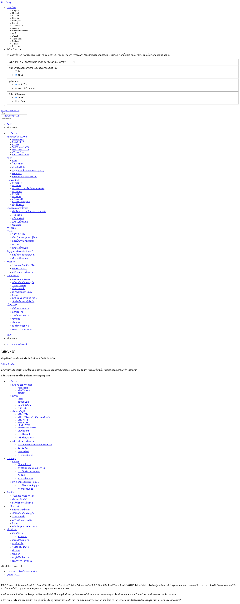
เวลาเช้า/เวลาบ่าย (26, 88)
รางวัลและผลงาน (20, 315)
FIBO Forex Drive (20, 154)
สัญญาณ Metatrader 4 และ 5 (20, 251)
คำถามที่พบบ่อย (20, 222)
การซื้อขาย (12, 133)
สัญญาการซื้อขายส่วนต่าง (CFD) (28, 170)
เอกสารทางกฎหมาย (22, 329)
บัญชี (9, 124)
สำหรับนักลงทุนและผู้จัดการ (25, 237)
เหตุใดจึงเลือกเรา (20, 326)
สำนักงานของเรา (20, 308)
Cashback (16, 225)
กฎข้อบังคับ (17, 312)
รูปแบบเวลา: (15, 81)
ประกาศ (16, 322)
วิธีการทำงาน (18, 234)
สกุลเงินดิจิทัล (18, 167)
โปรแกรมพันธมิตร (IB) (23, 265)
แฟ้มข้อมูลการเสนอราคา (24, 298)
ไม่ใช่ (20, 75)
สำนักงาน (22, 536)
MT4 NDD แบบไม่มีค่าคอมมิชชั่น (28, 188)
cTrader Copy (18, 152)
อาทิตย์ (21, 101)
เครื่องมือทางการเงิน (22, 292)
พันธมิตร (11, 262)
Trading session (19, 285)
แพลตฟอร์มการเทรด (17, 137)
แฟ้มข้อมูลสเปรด (26, 437)
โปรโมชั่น (17, 215)
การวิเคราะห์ (13, 275)
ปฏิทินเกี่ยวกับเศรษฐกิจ (23, 282)
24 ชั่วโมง (22, 84)
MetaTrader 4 (18, 139)
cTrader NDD (18, 199)
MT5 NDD (17, 194)
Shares (15, 295)
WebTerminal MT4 (20, 147)
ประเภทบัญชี (13, 180)
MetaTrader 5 (18, 142)
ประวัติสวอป (24, 434)
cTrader (15, 144)
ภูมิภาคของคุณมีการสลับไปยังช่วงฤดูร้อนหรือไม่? (33, 68)
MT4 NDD (17, 183)
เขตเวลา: (13, 62)
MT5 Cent (16, 196)
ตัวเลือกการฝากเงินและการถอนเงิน (29, 211)
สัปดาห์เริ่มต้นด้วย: (18, 94)
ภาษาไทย (11, 7)
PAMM (10, 231)
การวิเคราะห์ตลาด (21, 279)
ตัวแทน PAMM (19, 268)
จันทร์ (20, 97)
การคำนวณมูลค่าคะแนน (24, 176)
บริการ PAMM (13, 575)
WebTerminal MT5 (20, 149)
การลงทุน (11, 228)
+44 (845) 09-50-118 (10, 110)
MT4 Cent (16, 185)
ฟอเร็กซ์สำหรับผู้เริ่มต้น (23, 301)
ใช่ (19, 71)
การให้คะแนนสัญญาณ (23, 255)
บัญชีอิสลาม (18, 204)
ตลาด (9, 158)
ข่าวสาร (16, 319)
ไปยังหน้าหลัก (8, 364)
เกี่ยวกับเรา (12, 305)
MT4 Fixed (17, 191)
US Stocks (17, 173)
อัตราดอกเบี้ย (18, 288)
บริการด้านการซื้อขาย (17, 208)
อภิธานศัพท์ (18, 218)
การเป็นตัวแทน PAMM (23, 241)
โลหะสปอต (17, 164)
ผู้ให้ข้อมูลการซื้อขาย (22, 272)
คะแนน (15, 244)
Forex (14, 160)
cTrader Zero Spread (21, 201)
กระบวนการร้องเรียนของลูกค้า (22, 571)
